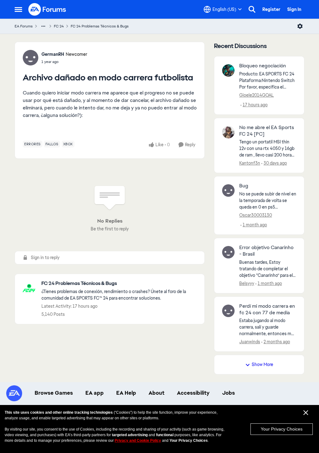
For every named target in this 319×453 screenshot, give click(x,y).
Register (271, 9)
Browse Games (54, 392)
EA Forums (24, 26)
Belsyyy (246, 283)
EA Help (126, 392)
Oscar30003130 (255, 215)
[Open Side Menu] (18, 9)
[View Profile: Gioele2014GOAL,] (228, 70)
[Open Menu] (300, 26)
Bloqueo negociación (262, 66)
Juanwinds (249, 342)
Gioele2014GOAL (256, 95)
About (156, 392)
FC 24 (59, 26)
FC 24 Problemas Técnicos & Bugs (100, 26)
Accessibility (193, 392)
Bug (243, 186)
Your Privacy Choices (281, 428)
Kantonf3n (249, 163)
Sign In (294, 9)
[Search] (252, 9)
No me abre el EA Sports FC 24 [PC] (266, 130)
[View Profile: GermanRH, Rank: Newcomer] (30, 57)
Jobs (228, 392)
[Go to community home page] (47, 9)
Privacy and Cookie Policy (138, 440)
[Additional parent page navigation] (43, 26)
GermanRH (52, 54)
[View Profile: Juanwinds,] (228, 311)
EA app (94, 392)
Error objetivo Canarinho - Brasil (266, 250)
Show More (262, 364)
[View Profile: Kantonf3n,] (228, 132)
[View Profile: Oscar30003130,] (228, 190)
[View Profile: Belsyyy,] (228, 252)
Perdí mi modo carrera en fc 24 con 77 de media (267, 309)
